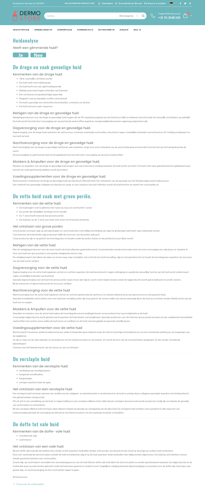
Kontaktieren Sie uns (130, 3)
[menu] (102, 29)
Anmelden (107, 3)
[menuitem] (21, 29)
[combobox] (95, 15)
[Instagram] (190, 3)
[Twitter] (185, 3)
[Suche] (143, 15)
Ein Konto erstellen (155, 3)
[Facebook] (180, 3)
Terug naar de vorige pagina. (30, 484)
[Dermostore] (26, 16)
